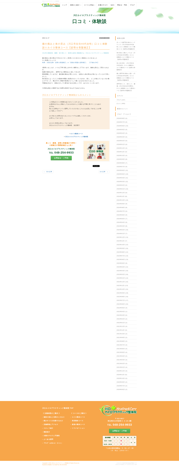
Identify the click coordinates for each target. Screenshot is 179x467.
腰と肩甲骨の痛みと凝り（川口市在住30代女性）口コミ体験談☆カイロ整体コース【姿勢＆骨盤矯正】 (126, 77)
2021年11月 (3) (122, 330)
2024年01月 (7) (122, 233)
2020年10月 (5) (122, 378)
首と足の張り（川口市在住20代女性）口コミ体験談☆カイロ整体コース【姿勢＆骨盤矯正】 (126, 66)
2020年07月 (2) (122, 386)
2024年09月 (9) (122, 203)
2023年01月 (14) (122, 278)
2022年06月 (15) (122, 304)
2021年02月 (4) (122, 363)
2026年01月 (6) (122, 144)
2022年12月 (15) (122, 281)
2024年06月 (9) (122, 215)
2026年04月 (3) (122, 133)
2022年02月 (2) (122, 319)
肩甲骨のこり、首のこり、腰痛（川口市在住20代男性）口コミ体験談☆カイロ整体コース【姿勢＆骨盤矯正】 (126, 87)
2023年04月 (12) (122, 267)
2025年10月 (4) (122, 155)
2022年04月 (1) (122, 311)
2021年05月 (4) (122, 352)
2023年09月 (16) (122, 248)
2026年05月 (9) (122, 129)
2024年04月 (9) (122, 222)
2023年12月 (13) (122, 237)
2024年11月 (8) (122, 196)
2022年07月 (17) (122, 300)
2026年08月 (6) (122, 118)
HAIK (135, 464)
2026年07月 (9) (122, 122)
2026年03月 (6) (122, 137)
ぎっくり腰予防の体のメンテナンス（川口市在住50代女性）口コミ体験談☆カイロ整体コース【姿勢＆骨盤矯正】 (126, 46)
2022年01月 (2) (122, 322)
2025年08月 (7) (122, 163)
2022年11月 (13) (122, 285)
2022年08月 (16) (122, 296)
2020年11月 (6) (122, 374)
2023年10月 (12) (122, 244)
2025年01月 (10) (122, 189)
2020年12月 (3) (122, 371)
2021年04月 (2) (122, 356)
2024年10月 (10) (122, 200)
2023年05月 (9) (122, 263)
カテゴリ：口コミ (104, 38)
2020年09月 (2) (122, 382)
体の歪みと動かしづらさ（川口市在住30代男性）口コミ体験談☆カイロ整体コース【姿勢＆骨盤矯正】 (126, 56)
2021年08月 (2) (122, 341)
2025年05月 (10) (122, 174)
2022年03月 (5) (122, 315)
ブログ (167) (121, 100)
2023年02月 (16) (122, 274)
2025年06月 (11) (122, 170)
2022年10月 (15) (122, 289)
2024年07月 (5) (122, 211)
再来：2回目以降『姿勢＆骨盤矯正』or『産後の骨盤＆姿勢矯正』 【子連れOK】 (70, 62)
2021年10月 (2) (122, 333)
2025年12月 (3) (122, 148)
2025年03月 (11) (122, 181)
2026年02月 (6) (122, 140)
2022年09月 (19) (122, 293)
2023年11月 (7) (122, 241)
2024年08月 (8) (122, 207)
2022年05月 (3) (122, 308)
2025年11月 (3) (122, 151)
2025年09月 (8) (122, 159)
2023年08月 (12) (122, 252)
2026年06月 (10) (122, 126)
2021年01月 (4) (122, 367)
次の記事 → (104, 171)
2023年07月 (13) (122, 256)
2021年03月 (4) (122, 360)
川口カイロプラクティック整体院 (60, 463)
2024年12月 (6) (122, 192)
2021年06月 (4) (122, 348)
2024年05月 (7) (122, 218)
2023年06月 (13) (122, 259)
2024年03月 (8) (122, 226)
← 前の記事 (48, 171)
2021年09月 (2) (122, 337)
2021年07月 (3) (122, 345)
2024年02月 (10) (122, 230)
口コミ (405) (121, 103)
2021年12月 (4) (122, 326)
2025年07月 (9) (122, 166)
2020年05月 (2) (122, 389)
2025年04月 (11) (122, 178)
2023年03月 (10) (122, 270)
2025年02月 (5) (122, 185)
